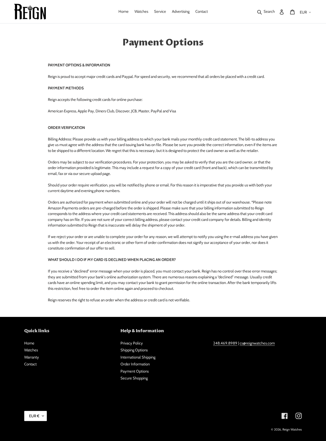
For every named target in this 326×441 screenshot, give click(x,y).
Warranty (31, 357)
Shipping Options (134, 350)
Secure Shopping (134, 378)
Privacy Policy (131, 343)
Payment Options (134, 371)
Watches (31, 350)
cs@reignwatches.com (257, 343)
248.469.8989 (225, 343)
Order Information (135, 364)
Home (29, 343)
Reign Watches (292, 429)
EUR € (34, 416)
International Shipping (137, 357)
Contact (30, 364)
